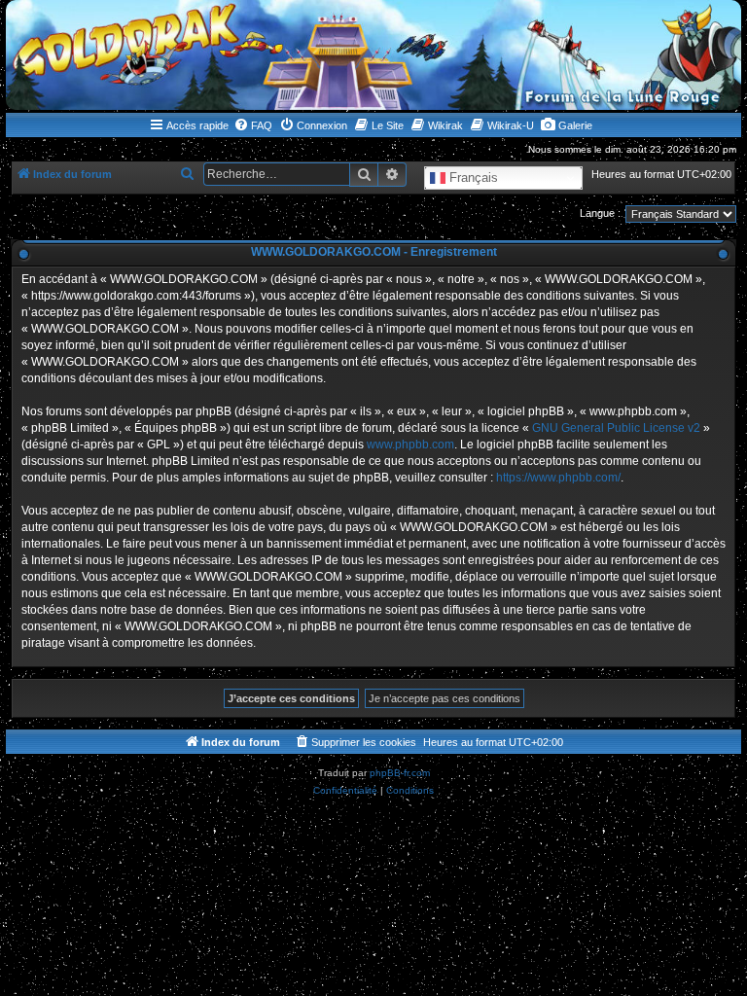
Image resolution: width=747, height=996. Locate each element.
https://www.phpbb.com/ (558, 477)
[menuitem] (252, 125)
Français (471, 177)
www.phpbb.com (410, 444)
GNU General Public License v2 (616, 428)
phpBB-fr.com (400, 772)
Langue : (600, 213)
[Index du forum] (373, 55)
